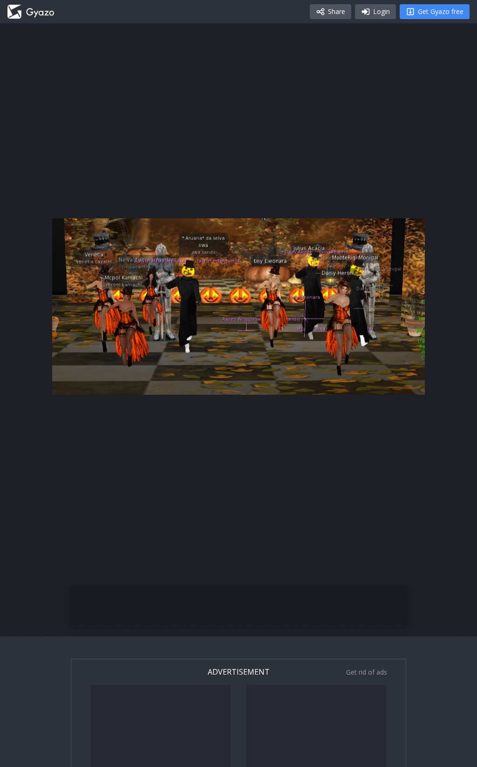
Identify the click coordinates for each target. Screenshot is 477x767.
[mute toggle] (91, 383)
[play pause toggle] (69, 383)
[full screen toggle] (408, 383)
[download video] (363, 383)
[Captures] (30, 11)
